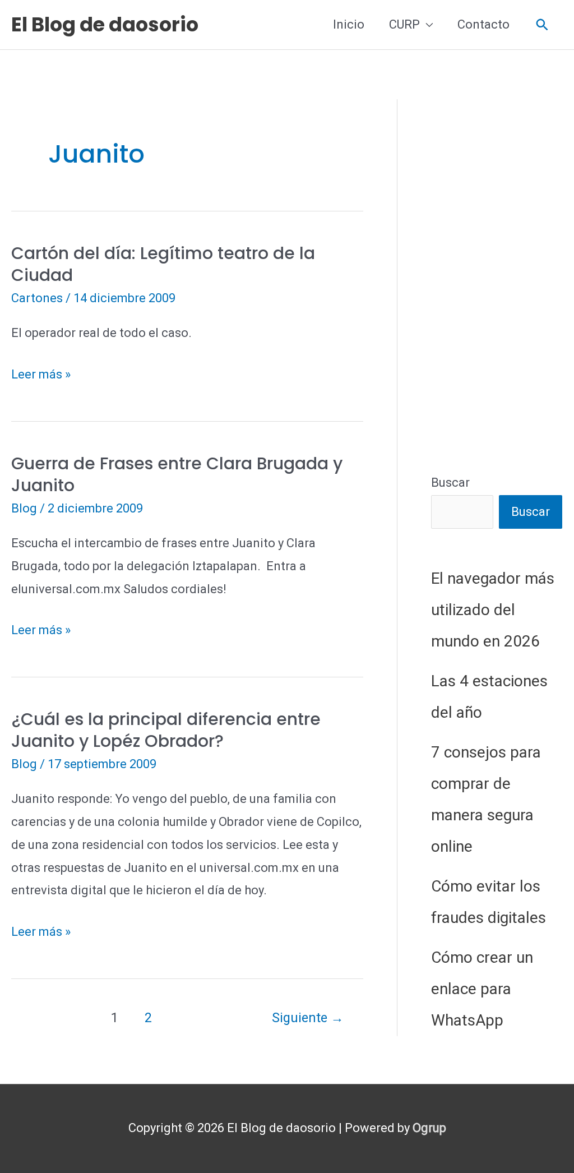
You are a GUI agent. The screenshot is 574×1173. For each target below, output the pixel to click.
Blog (24, 508)
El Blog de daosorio (104, 24)
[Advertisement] (496, 267)
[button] (542, 25)
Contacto (483, 24)
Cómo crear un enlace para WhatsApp (482, 988)
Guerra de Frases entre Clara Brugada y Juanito (176, 474)
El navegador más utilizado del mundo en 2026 (492, 609)
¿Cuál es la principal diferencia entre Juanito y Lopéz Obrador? (166, 730)
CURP (404, 24)
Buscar (450, 482)
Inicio (348, 24)
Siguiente (308, 1018)
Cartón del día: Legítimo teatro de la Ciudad (163, 264)
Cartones (37, 298)
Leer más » (41, 376)
